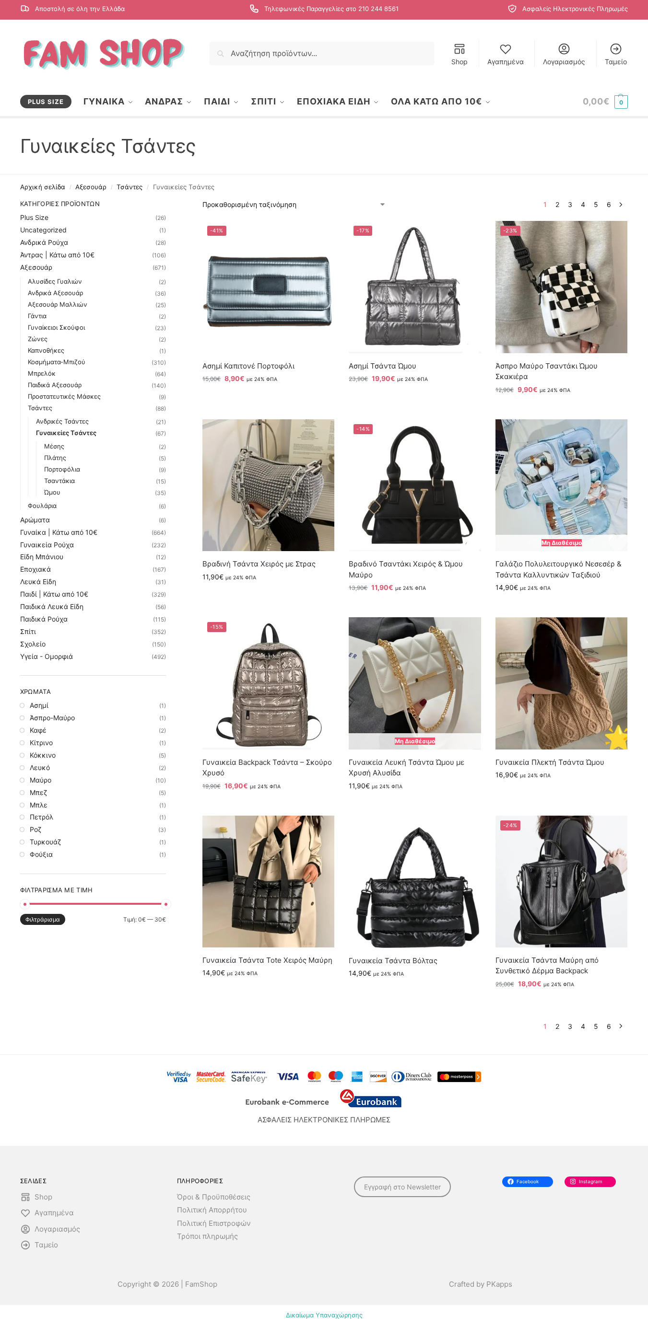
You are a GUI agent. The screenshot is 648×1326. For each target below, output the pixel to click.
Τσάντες (129, 187)
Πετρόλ (41, 817)
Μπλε (38, 805)
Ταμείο (616, 62)
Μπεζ (38, 792)
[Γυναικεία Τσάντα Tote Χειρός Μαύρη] (268, 881)
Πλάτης (55, 457)
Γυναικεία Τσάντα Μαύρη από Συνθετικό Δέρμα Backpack (547, 966)
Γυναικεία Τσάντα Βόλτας (393, 960)
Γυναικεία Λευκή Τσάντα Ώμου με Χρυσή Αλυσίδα (406, 768)
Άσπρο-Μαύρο (52, 718)
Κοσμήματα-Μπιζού (56, 362)
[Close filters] (169, 205)
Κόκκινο (43, 755)
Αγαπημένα (505, 62)
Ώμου (52, 492)
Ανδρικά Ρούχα (44, 242)
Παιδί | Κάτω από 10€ (54, 594)
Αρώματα (35, 520)
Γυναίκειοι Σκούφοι (56, 327)
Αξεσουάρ (90, 187)
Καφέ (38, 730)
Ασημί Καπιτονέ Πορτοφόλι (248, 365)
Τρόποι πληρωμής (207, 1236)
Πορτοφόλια (62, 469)
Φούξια (41, 854)
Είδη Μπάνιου (41, 557)
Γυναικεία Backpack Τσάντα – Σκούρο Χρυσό (267, 768)
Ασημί (39, 705)
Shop (459, 62)
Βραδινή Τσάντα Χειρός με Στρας (259, 563)
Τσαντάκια (59, 480)
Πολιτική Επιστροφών (214, 1223)
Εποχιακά (35, 569)
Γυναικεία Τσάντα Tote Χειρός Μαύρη (267, 960)
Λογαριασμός (564, 62)
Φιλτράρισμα (42, 919)
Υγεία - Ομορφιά (46, 656)
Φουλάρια (42, 505)
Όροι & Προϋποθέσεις (213, 1196)
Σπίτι (28, 631)
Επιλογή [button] (268, 398)
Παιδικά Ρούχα (44, 619)
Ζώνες (37, 339)
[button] (605, 101)
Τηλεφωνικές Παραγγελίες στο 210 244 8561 (331, 9)
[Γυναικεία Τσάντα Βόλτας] (415, 882)
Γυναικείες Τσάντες (66, 433)
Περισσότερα (561, 607)
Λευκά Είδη (38, 581)
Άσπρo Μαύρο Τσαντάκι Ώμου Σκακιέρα (546, 371)
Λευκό (40, 767)
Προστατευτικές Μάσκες (64, 396)
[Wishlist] (320, 235)
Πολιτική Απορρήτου (212, 1209)
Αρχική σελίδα (42, 187)
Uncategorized (43, 230)
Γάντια (37, 316)
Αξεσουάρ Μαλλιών (57, 304)
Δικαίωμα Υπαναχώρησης (324, 1315)
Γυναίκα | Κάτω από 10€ (58, 532)
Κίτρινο (41, 742)
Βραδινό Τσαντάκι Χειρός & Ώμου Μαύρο (406, 569)
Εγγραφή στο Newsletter (402, 1187)
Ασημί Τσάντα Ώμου (382, 365)
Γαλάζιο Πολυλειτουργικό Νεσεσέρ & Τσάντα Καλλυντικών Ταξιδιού (558, 569)
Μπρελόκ (42, 373)
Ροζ (35, 829)
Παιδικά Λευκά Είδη (51, 606)
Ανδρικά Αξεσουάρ (55, 293)
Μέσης (54, 446)
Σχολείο (33, 644)
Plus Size (34, 217)
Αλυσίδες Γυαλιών (55, 281)
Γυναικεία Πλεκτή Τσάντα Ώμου (549, 762)
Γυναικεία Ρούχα (47, 545)
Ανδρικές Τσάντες (62, 421)
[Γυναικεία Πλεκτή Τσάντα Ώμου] (561, 683)
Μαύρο (40, 780)
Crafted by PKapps (480, 1284)
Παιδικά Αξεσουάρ (55, 385)
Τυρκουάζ (45, 842)
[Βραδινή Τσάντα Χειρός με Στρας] (268, 485)
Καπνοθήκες (46, 350)
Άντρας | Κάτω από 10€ (57, 255)
